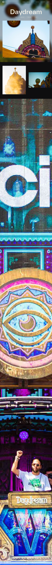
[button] (32, 2)
